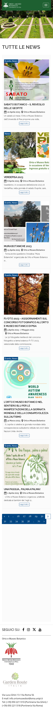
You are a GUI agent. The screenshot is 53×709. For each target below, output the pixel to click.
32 (5, 521)
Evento (8, 61)
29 (36, 516)
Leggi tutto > (24, 123)
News (14, 61)
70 (39, 521)
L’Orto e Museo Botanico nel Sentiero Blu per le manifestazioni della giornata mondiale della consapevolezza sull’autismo (26, 409)
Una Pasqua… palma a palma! (22, 489)
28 (30, 516)
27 (24, 516)
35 (22, 521)
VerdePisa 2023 (13, 177)
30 (42, 516)
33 (11, 521)
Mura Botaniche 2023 (18, 246)
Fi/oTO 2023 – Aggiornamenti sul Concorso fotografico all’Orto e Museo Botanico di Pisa (26, 322)
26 (18, 516)
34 (16, 521)
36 (28, 521)
